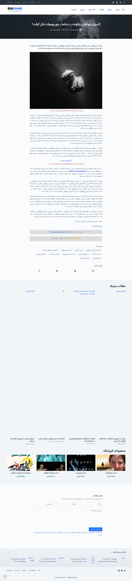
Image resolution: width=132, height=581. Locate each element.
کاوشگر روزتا (97, 258)
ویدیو (82, 10)
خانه (38, 2)
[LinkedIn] (57, 270)
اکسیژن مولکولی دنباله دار (50, 250)
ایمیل (74, 504)
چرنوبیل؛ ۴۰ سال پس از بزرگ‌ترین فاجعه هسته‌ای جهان (107, 560)
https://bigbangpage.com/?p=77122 (61, 232)
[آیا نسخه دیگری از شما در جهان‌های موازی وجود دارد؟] (61, 560)
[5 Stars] (71, 238)
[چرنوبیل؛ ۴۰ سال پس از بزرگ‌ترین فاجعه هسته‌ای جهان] (122, 560)
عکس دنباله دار (54, 254)
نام (99, 504)
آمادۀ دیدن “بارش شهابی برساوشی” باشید (52, 439)
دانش (117, 10)
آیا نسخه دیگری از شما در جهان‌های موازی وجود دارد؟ (47, 560)
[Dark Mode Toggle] (5, 576)
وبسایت (48, 504)
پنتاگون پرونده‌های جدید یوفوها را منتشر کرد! (18, 560)
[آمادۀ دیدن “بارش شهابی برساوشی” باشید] (51, 363)
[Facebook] (120, 2)
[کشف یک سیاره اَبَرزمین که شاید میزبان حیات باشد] (91, 560)
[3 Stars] (76, 238)
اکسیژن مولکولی (66, 250)
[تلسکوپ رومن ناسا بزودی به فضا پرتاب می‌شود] (20, 363)
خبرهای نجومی (56, 29)
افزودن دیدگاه (96, 511)
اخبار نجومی (79, 250)
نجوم (109, 10)
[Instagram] (113, 2)
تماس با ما (17, 2)
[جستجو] (123, 2)
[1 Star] (80, 238)
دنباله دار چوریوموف (69, 254)
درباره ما (24, 2)
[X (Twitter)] (117, 2)
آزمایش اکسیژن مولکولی (93, 250)
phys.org (96, 226)
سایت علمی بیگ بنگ (15, 11)
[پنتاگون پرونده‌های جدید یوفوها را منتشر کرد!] (30, 560)
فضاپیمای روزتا (41, 254)
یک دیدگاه (51, 442)
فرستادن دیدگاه (95, 529)
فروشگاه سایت (31, 2)
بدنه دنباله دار (96, 254)
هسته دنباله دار (85, 258)
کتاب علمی (91, 10)
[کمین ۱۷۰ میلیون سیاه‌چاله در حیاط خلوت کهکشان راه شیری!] (111, 363)
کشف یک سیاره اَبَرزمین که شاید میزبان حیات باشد (78, 560)
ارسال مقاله (10, 2)
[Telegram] (39, 270)
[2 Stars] (78, 238)
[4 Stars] (73, 238)
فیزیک (102, 10)
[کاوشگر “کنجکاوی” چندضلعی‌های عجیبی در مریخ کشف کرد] (81, 363)
